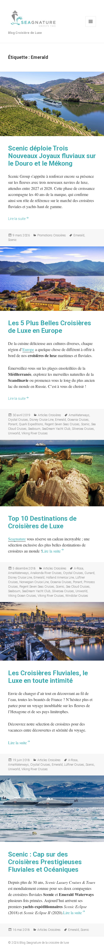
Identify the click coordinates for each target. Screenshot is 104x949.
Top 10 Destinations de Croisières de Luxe (42, 522)
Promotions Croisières (51, 235)
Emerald (78, 235)
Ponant (12, 424)
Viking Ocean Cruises (22, 595)
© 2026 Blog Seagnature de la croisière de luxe (38, 942)
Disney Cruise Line (42, 419)
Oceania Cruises (78, 419)
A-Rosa (78, 568)
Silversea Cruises (83, 429)
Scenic (12, 240)
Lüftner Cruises (74, 764)
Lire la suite (16, 219)
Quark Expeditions (31, 424)
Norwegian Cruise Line (34, 582)
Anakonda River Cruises (46, 573)
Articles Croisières (49, 415)
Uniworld (14, 433)
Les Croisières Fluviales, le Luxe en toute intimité (48, 676)
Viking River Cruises (34, 433)
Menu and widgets (90, 21)
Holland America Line (60, 577)
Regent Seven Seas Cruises (62, 424)
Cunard (89, 573)
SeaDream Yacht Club (56, 429)
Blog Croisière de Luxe (25, 33)
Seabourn (34, 429)
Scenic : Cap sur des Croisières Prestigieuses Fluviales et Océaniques (45, 862)
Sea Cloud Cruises (78, 586)
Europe (28, 349)
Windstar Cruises (76, 595)
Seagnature (17, 538)
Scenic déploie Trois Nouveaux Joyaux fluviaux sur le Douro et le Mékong (52, 155)
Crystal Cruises (18, 419)
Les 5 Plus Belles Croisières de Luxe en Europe (49, 326)
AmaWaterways (79, 415)
